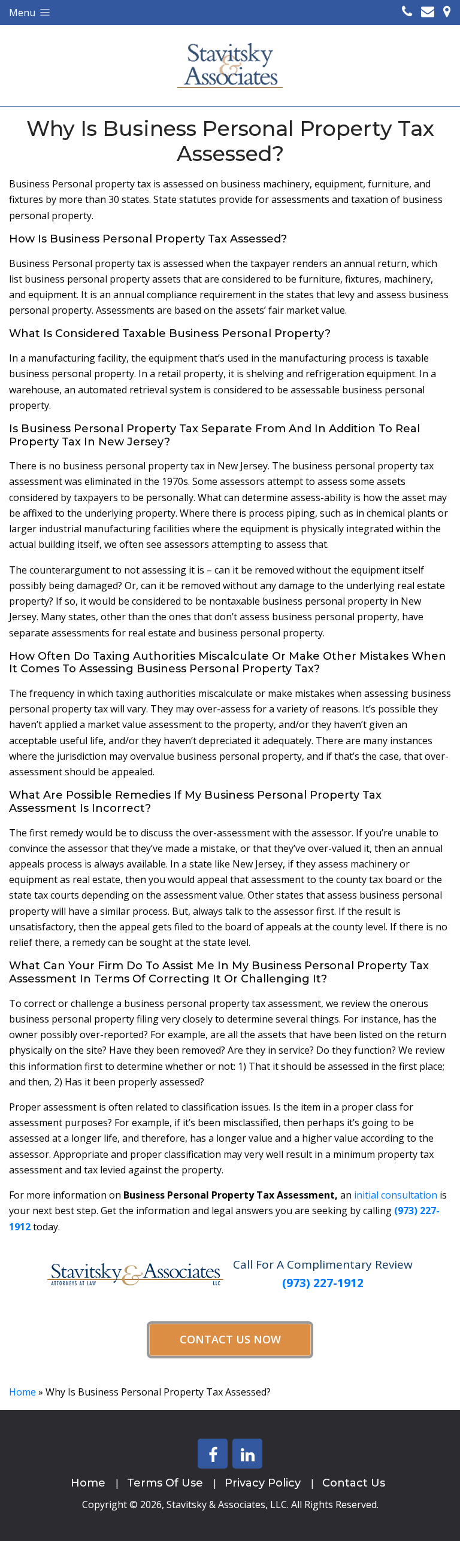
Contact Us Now (230, 1339)
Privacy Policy (263, 1483)
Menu (23, 12)
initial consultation (395, 1195)
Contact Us (353, 1483)
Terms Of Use (165, 1483)
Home (22, 1392)
